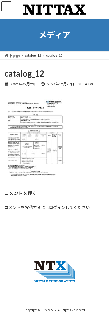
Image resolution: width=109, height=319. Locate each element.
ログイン (57, 207)
